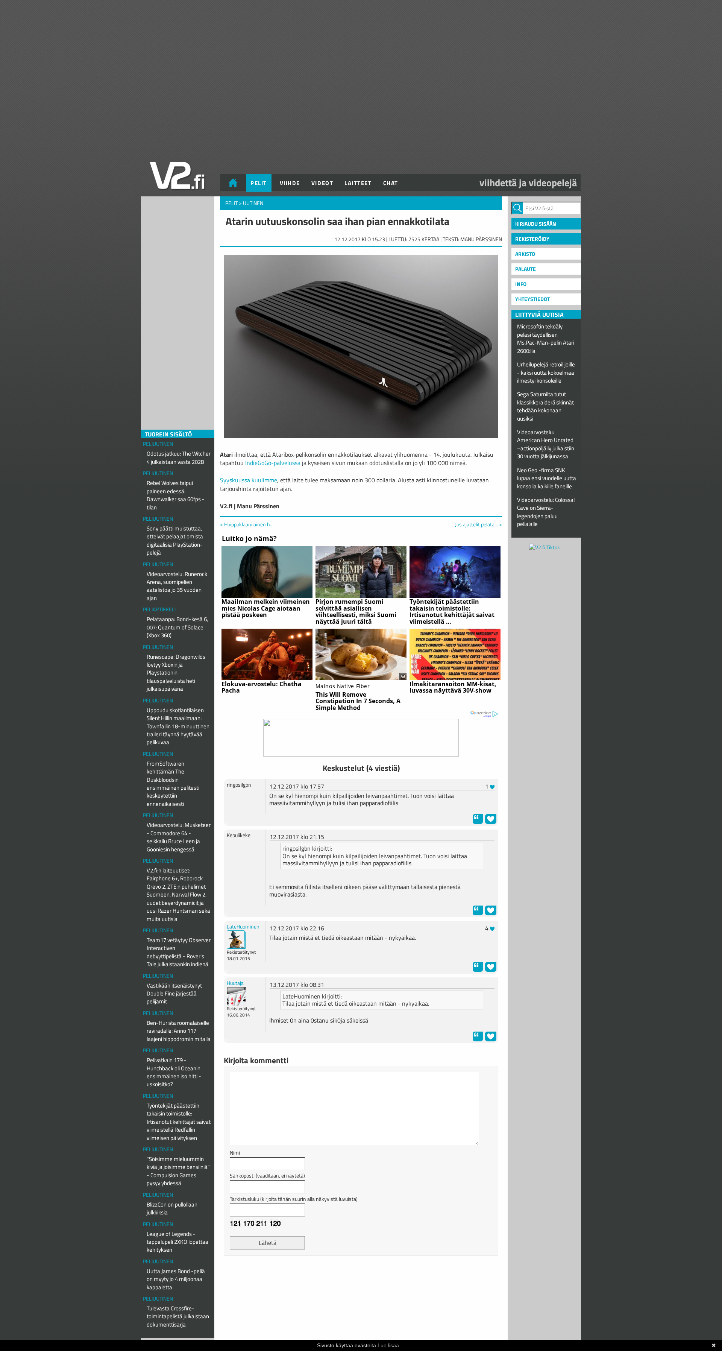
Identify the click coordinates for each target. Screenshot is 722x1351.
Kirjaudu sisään (535, 224)
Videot (322, 183)
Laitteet (358, 183)
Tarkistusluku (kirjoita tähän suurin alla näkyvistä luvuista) (294, 1199)
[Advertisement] (361, 1280)
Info (520, 284)
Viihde (290, 183)
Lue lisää (388, 1345)
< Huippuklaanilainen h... (246, 524)
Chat (390, 183)
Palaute (525, 269)
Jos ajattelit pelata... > (478, 524)
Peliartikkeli (159, 609)
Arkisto (525, 254)
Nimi (235, 1152)
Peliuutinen (158, 444)
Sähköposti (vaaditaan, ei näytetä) (267, 1175)
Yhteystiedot (532, 299)
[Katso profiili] (236, 939)
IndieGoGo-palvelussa (272, 462)
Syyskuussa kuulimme (248, 480)
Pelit (258, 183)
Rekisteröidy (532, 239)
